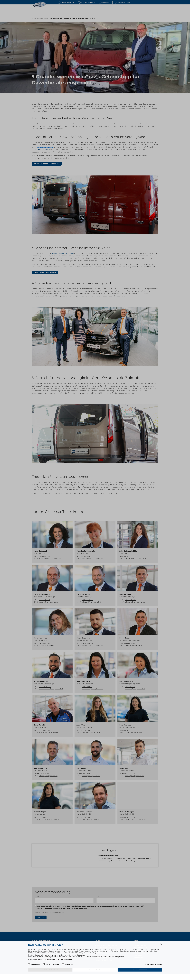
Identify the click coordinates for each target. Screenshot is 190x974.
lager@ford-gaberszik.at (90, 819)
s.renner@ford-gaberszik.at (48, 602)
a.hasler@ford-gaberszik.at (48, 645)
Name (98, 897)
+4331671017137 (44, 556)
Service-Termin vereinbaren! (45, 272)
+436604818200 (45, 687)
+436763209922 (130, 643)
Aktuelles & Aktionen (42, 18)
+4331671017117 (87, 817)
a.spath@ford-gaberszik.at (134, 776)
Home (33, 18)
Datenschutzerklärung (78, 908)
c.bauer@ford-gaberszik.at (91, 602)
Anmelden (41, 917)
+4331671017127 (44, 643)
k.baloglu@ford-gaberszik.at (49, 819)
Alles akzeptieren (140, 970)
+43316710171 (129, 556)
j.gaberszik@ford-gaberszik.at (135, 558)
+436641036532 (87, 600)
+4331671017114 (87, 774)
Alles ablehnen (95, 970)
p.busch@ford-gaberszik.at (134, 645)
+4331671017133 (87, 643)
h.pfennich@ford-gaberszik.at (92, 689)
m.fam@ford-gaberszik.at (91, 776)
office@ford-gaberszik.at (91, 732)
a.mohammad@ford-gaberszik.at (51, 689)
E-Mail (37, 897)
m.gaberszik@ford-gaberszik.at (50, 558)
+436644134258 (130, 600)
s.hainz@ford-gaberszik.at (48, 776)
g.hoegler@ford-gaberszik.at (135, 602)
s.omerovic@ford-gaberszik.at (92, 645)
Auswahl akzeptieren (50, 970)
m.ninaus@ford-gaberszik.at (135, 689)
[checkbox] (29, 964)
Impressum (51, 959)
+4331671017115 (44, 730)
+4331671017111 (44, 774)
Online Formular (43, 150)
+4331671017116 (87, 687)
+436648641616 (44, 600)
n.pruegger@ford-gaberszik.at (135, 819)
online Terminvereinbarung (63, 253)
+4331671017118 (130, 817)
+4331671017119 (130, 774)
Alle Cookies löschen (64, 959)
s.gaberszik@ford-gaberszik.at (92, 558)
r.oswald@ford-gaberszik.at (49, 732)
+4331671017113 (87, 556)
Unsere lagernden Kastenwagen (47, 163)
